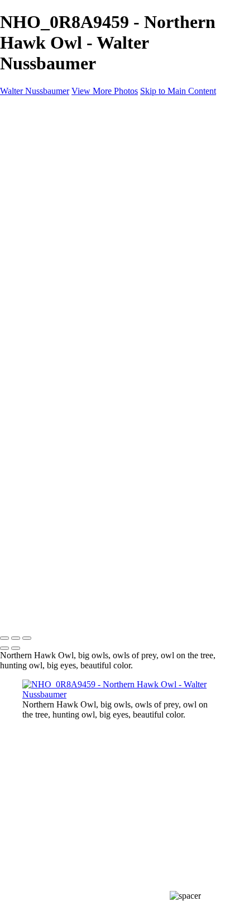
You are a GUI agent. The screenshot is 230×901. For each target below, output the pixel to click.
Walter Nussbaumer (34, 91)
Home (33, 137)
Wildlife (36, 147)
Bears (55, 187)
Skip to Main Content (178, 91)
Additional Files (73, 167)
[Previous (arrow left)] (4, 648)
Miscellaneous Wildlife (85, 177)
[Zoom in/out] (26, 638)
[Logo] (89, 118)
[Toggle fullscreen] (15, 638)
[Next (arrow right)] (15, 648)
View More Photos (104, 91)
